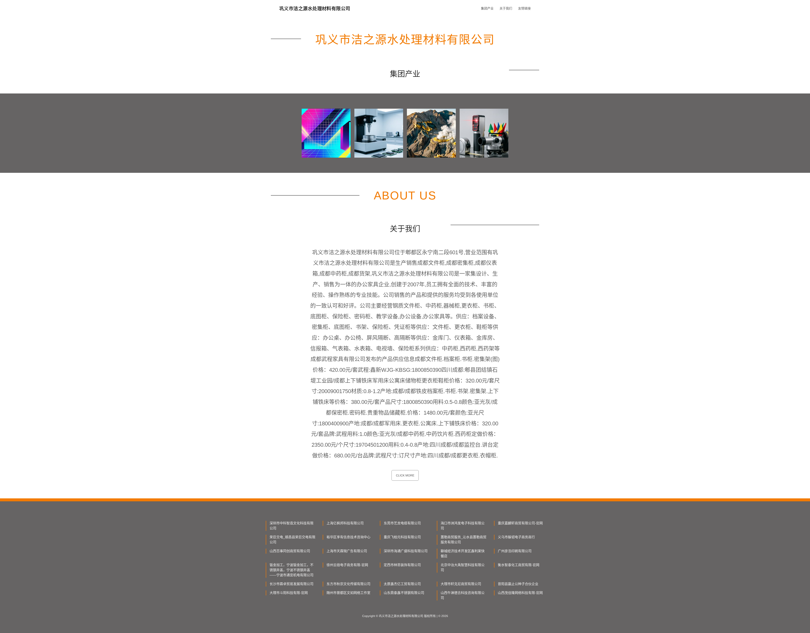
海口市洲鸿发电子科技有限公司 (463, 525)
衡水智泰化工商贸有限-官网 (518, 565)
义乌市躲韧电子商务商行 (516, 537)
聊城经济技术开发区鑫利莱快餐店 (463, 553)
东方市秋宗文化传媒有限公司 (348, 584)
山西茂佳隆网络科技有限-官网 (520, 593)
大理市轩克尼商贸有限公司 (461, 584)
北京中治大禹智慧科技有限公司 (463, 567)
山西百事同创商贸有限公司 (290, 551)
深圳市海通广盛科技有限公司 (406, 551)
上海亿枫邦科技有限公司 (345, 523)
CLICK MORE (405, 475)
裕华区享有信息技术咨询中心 (348, 537)
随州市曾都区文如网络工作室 (348, 593)
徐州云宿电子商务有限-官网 (347, 565)
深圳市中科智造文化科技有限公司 (291, 525)
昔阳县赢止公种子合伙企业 (518, 584)
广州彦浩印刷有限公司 (515, 551)
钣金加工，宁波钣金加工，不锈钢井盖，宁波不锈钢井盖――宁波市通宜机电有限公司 (291, 570)
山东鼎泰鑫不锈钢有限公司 (404, 593)
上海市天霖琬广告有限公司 (347, 551)
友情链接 (524, 8)
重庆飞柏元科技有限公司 (402, 537)
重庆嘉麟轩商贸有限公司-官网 (520, 523)
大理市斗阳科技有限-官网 (289, 593)
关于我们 (506, 8)
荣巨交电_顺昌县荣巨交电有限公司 (292, 539)
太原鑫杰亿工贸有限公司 (402, 584)
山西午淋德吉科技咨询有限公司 (463, 595)
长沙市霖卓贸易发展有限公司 (291, 584)
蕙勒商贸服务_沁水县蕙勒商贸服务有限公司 (463, 539)
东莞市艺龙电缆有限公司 (402, 523)
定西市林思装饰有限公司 (402, 565)
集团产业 (487, 8)
